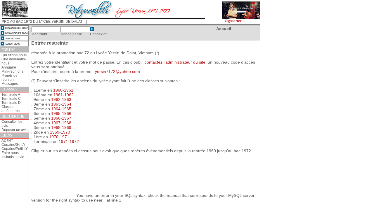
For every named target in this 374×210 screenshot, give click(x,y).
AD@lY (7, 141)
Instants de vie (12, 157)
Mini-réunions (12, 71)
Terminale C (11, 99)
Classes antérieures (10, 109)
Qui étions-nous (14, 55)
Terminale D (11, 103)
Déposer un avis (14, 130)
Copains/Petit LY (14, 149)
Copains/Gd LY (13, 145)
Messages (9, 84)
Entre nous (10, 153)
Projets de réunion (9, 78)
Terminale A (10, 94)
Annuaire (8, 67)
